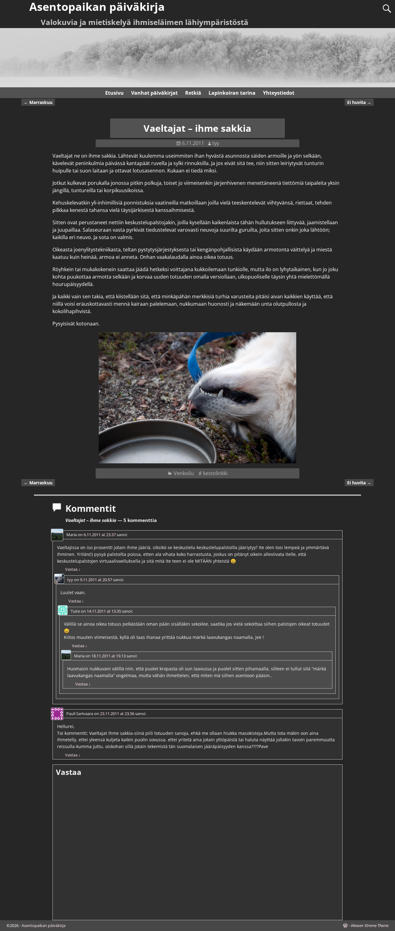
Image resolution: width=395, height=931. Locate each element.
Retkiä (193, 92)
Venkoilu (184, 473)
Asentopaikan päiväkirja (43, 925)
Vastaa (73, 569)
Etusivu (114, 92)
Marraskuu (38, 102)
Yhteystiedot (278, 92)
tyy (70, 579)
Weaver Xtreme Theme (370, 925)
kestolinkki (215, 473)
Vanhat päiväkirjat (154, 92)
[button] (197, 397)
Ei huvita (359, 102)
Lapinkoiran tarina (232, 92)
